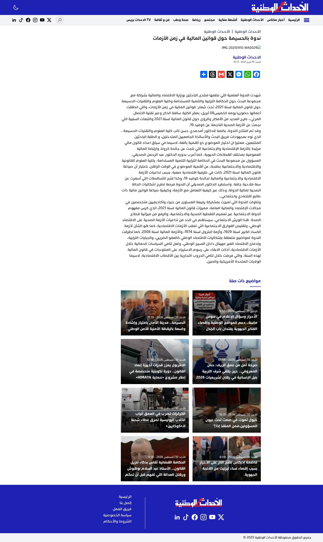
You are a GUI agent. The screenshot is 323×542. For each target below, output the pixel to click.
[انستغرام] (35, 20)
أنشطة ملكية (227, 20)
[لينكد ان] (14, 20)
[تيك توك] (21, 20)
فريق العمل (122, 509)
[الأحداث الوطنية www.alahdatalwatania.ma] (280, 7)
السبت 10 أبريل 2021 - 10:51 (247, 62)
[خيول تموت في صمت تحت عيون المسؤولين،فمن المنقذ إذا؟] (226, 410)
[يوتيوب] (42, 20)
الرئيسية (294, 20)
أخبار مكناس (276, 20)
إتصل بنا (125, 502)
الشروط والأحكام (117, 521)
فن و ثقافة (162, 20)
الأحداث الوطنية (252, 20)
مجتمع (209, 20)
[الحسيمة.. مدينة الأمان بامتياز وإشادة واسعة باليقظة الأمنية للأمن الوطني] (155, 312)
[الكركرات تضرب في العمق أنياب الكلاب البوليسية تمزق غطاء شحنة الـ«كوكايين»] (155, 410)
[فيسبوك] (28, 20)
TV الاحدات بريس (138, 20)
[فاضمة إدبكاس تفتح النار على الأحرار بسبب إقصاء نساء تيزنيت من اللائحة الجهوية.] (226, 458)
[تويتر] (49, 20)
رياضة (196, 20)
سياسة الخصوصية (117, 515)
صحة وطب (181, 20)
